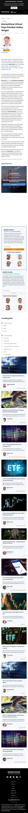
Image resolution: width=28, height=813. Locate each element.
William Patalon (11, 384)
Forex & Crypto (6, 340)
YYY (24, 624)
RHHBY (18, 111)
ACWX (20, 491)
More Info (14, 8)
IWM (21, 491)
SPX (24, 388)
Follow (6, 50)
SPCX (22, 590)
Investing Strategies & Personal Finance (11, 346)
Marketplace (13, 790)
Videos (5, 328)
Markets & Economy (7, 349)
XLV (22, 525)
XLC (22, 762)
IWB (19, 762)
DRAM (24, 590)
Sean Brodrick (10, 689)
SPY (23, 491)
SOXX (24, 525)
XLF (23, 388)
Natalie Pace (10, 552)
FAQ (13, 786)
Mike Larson (10, 453)
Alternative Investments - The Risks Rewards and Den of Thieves (14, 542)
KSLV (22, 727)
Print (9, 18)
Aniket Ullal (10, 586)
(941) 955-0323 (14, 802)
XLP (21, 525)
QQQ (21, 762)
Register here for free (6, 69)
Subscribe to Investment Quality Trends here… (11, 159)
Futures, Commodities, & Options (10, 343)
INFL (24, 693)
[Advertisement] (14, 209)
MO (14, 151)
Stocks (5, 351)
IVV (17, 762)
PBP (24, 422)
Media (13, 788)
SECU (20, 590)
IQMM (14, 590)
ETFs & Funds (6, 338)
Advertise (13, 781)
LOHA (16, 590)
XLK (19, 525)
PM (2, 34)
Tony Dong (9, 418)
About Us (13, 784)
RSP (24, 491)
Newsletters (13, 793)
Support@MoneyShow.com (14, 799)
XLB (20, 388)
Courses (5, 331)
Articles (5, 325)
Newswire (13, 795)
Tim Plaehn (10, 621)
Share (3, 18)
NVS (4, 34)
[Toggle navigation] (25, 12)
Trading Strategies (7, 354)
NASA (18, 590)
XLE (21, 388)
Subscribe (14, 249)
